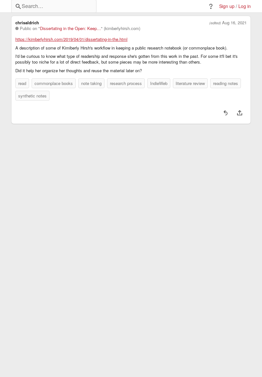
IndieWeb (158, 83)
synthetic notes (32, 96)
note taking (91, 83)
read (22, 83)
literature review (190, 83)
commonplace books (54, 83)
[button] (211, 6)
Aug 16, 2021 (234, 23)
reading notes (225, 83)
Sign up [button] (227, 6)
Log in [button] (244, 6)
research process (126, 83)
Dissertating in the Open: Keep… (70, 28)
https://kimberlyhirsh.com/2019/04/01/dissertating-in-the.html (71, 39)
